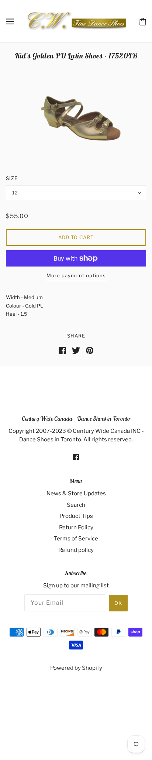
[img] (76, 457)
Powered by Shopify (76, 668)
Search (76, 505)
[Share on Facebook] (62, 349)
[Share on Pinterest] (89, 349)
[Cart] (142, 21)
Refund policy (76, 550)
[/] (77, 20)
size (12, 178)
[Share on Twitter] (76, 349)
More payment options (76, 275)
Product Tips (76, 516)
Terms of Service (76, 538)
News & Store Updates (76, 493)
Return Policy (76, 527)
